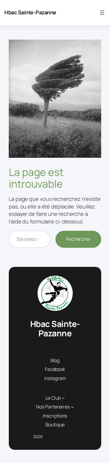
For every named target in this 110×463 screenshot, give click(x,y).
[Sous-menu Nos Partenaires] (72, 407)
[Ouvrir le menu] (102, 12)
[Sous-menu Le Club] (63, 397)
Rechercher (78, 239)
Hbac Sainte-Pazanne (30, 12)
